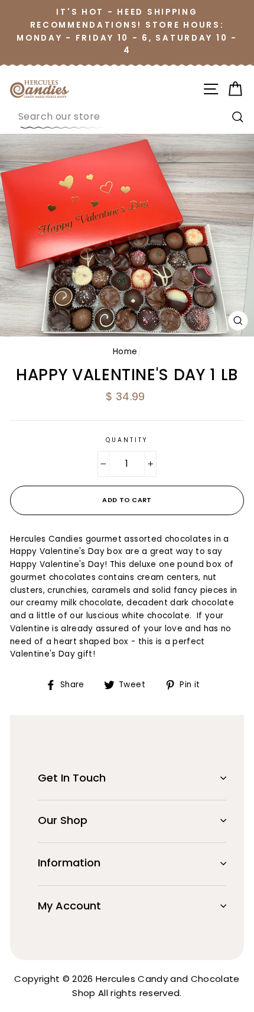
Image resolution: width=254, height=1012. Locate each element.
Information (69, 862)
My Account (69, 905)
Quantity (127, 440)
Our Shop (62, 820)
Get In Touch (72, 777)
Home (125, 351)
